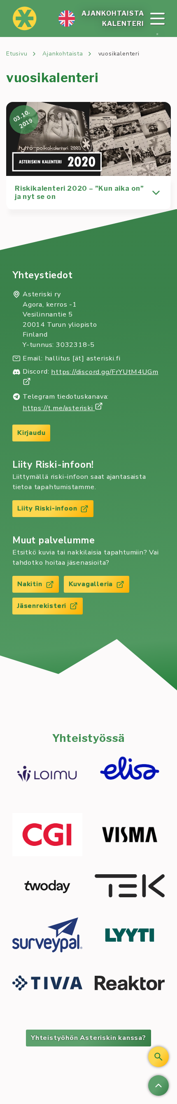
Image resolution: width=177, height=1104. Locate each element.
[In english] (66, 18)
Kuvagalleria (91, 584)
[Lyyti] (130, 936)
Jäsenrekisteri (41, 605)
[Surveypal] (47, 936)
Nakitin (29, 584)
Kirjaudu (31, 432)
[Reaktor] (130, 984)
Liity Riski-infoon (47, 508)
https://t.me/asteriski (59, 408)
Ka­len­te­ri (123, 24)
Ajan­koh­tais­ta (113, 13)
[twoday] (47, 887)
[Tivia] (47, 984)
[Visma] (130, 836)
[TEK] (130, 887)
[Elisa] (130, 775)
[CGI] (47, 836)
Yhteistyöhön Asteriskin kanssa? (88, 1037)
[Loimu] (47, 775)
